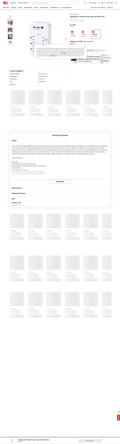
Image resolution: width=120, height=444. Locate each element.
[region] (60, 51)
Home (9, 11)
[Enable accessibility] (118, 411)
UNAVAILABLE (90, 50)
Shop (74, 14)
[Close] (85, 46)
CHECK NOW (106, 57)
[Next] (66, 38)
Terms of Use (53, 55)
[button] (89, 41)
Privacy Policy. (63, 52)
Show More (60, 181)
